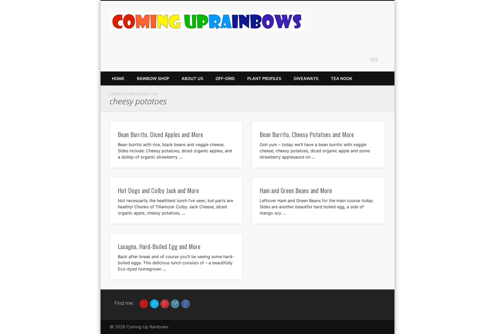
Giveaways (306, 78)
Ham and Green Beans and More (296, 190)
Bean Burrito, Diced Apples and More (160, 134)
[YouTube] (143, 303)
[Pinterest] (164, 303)
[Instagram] (175, 303)
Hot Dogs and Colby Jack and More (158, 190)
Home (118, 78)
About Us (192, 78)
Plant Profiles (264, 78)
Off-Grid (225, 78)
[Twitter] (154, 303)
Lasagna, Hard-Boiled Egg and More (159, 246)
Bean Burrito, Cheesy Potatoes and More (307, 134)
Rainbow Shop (153, 78)
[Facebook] (185, 303)
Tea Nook (341, 78)
